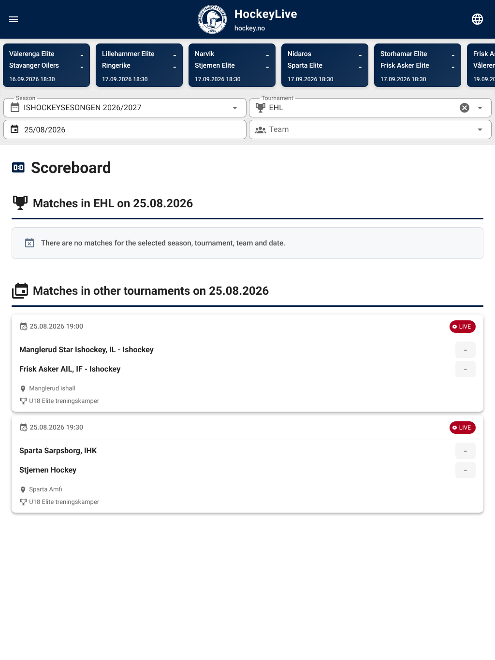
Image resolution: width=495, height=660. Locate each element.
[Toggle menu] (13, 19)
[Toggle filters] (477, 19)
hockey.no (249, 28)
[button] (464, 108)
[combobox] (125, 107)
